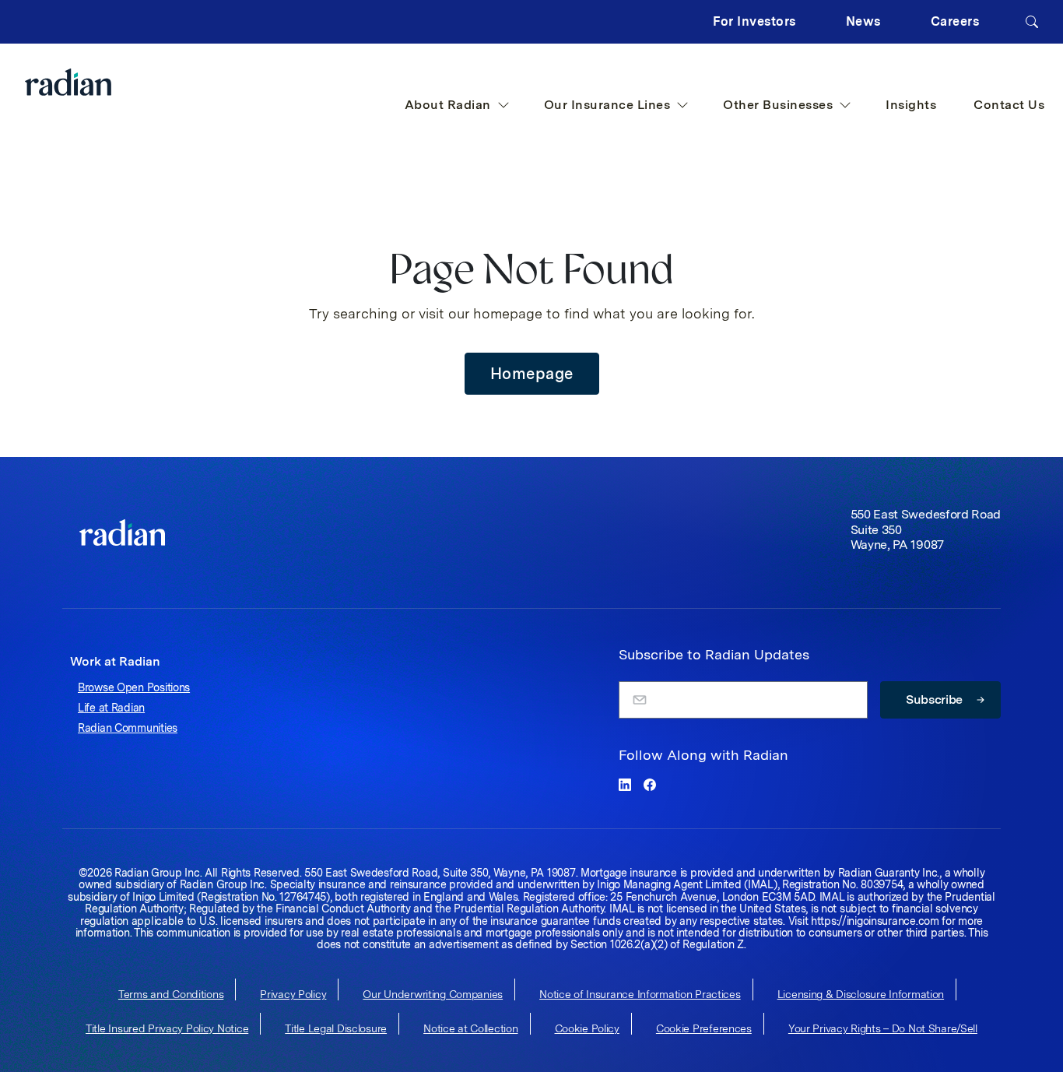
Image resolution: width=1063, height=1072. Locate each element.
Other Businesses (778, 104)
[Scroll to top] (122, 532)
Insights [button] (911, 104)
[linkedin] (625, 784)
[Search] (1032, 21)
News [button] (863, 21)
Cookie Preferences (704, 1028)
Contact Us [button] (1009, 104)
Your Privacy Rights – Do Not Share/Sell (882, 1028)
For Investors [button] (754, 21)
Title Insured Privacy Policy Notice (167, 1028)
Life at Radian (111, 707)
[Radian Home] (99, 82)
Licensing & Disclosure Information (860, 994)
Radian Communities (127, 728)
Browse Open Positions (134, 687)
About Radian (448, 104)
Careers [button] (955, 21)
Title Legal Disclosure (336, 1028)
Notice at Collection (470, 1028)
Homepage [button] (532, 373)
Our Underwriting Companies (433, 994)
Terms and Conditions (170, 994)
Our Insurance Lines (607, 104)
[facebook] (649, 784)
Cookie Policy (587, 1028)
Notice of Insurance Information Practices (640, 994)
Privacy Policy (293, 994)
